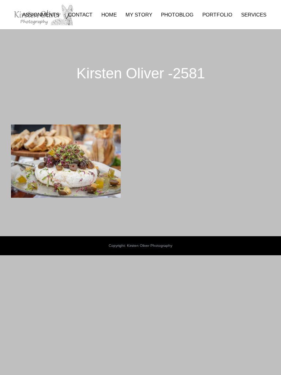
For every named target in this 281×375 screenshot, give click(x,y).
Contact (80, 15)
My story (138, 15)
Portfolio (217, 15)
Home (109, 15)
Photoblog (177, 15)
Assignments (40, 15)
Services (253, 15)
